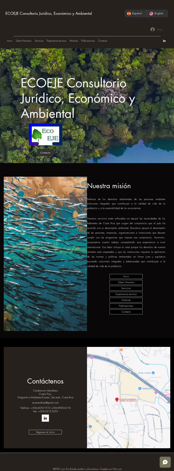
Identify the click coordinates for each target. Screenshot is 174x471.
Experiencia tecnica (126, 294)
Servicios (126, 288)
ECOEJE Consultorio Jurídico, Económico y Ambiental (48, 13)
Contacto (126, 311)
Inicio (126, 276)
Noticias (126, 300)
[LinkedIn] (164, 40)
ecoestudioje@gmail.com (45, 402)
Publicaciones (126, 306)
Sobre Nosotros (126, 282)
